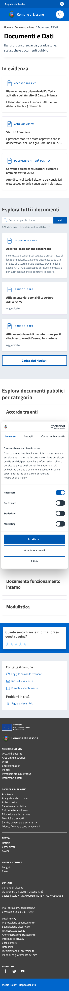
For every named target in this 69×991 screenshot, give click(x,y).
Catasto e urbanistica (14, 806)
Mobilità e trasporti (13, 818)
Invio (60, 220)
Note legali (8, 947)
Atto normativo (24, 124)
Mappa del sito (27, 985)
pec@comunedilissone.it (21, 908)
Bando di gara (24, 289)
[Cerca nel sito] (60, 14)
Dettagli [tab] (28, 436)
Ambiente (7, 794)
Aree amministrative (13, 758)
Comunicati (8, 847)
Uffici (5, 762)
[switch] (60, 503)
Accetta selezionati (34, 550)
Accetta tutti (34, 539)
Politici (6, 770)
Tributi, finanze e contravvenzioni (21, 826)
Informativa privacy (13, 939)
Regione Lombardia (15, 4)
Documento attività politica (32, 160)
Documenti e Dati (12, 778)
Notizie (6, 843)
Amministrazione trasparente (19, 935)
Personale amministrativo (16, 774)
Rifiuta (34, 561)
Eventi (5, 871)
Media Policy (9, 985)
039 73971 (28, 912)
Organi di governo (12, 753)
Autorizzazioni (10, 802)
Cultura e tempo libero (14, 810)
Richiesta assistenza (13, 931)
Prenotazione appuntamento (18, 922)
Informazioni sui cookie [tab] (52, 436)
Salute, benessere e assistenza (19, 822)
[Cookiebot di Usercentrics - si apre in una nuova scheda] (50, 427)
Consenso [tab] (10, 436)
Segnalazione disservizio (16, 927)
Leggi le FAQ (9, 918)
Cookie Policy (9, 943)
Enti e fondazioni (11, 766)
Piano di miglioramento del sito (19, 955)
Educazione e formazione (16, 814)
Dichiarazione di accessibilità (18, 951)
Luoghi (6, 867)
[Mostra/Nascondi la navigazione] (4, 14)
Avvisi (5, 851)
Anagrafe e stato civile (14, 798)
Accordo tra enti (25, 83)
